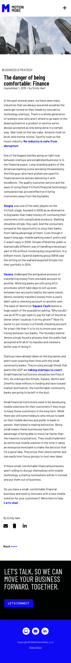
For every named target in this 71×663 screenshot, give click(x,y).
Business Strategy (17, 70)
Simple (8, 205)
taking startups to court (45, 369)
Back (10, 546)
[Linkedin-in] (45, 631)
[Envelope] (35, 631)
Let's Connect (18, 603)
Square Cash (41, 306)
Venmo (8, 274)
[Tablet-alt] (26, 631)
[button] (64, 8)
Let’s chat (11, 502)
